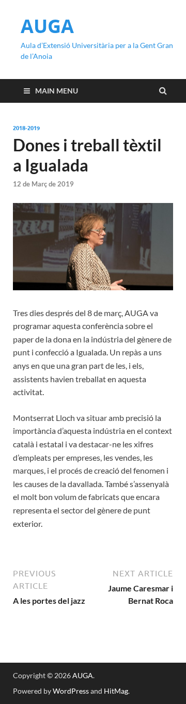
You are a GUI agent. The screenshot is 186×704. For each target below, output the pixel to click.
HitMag (116, 690)
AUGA (47, 26)
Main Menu (56, 90)
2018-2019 (26, 128)
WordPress (71, 690)
